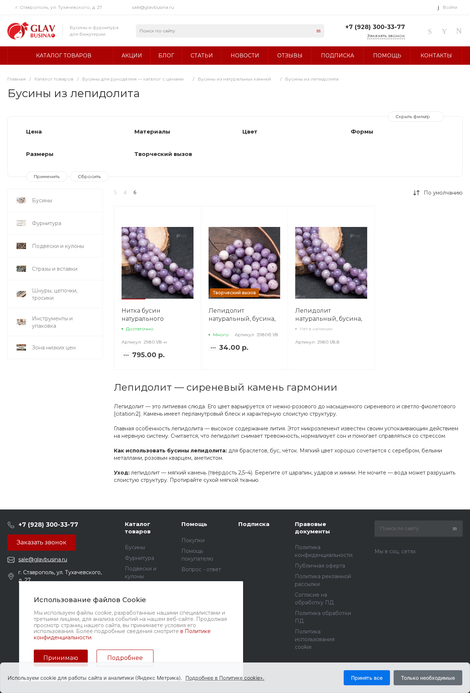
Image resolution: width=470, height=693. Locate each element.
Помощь (194, 523)
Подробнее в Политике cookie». (224, 678)
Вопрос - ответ (201, 569)
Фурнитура (139, 558)
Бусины (135, 547)
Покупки (193, 540)
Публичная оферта (320, 565)
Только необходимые (428, 678)
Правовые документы (312, 527)
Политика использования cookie (315, 639)
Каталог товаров (138, 527)
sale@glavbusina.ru (153, 7)
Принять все (367, 678)
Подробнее (125, 657)
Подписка (254, 523)
